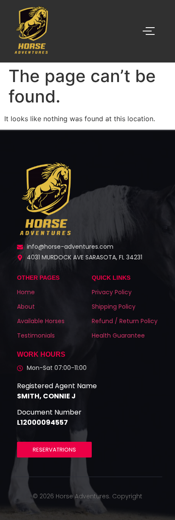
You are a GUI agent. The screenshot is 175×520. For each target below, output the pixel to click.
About (26, 306)
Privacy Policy (112, 292)
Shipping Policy (113, 306)
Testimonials (36, 335)
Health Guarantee (118, 335)
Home (26, 292)
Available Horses (41, 321)
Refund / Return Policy (125, 321)
